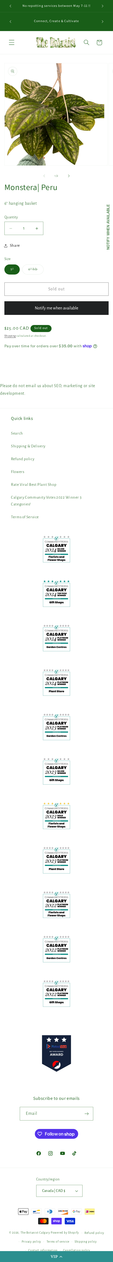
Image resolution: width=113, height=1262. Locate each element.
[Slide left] (44, 176)
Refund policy (22, 459)
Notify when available (108, 227)
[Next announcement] (103, 6)
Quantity (11, 217)
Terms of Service (25, 517)
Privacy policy (31, 1241)
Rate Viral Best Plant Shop (33, 485)
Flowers (17, 472)
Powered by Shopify (65, 1232)
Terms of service (58, 1241)
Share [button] (15, 245)
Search (17, 433)
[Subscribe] (86, 1113)
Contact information (43, 1250)
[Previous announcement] (10, 6)
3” (15, 271)
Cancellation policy (76, 1250)
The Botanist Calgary (35, 1232)
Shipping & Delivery (28, 446)
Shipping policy (86, 1241)
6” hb (36, 271)
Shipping (10, 336)
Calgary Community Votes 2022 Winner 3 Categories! (46, 501)
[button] (56, 1256)
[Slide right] (69, 176)
